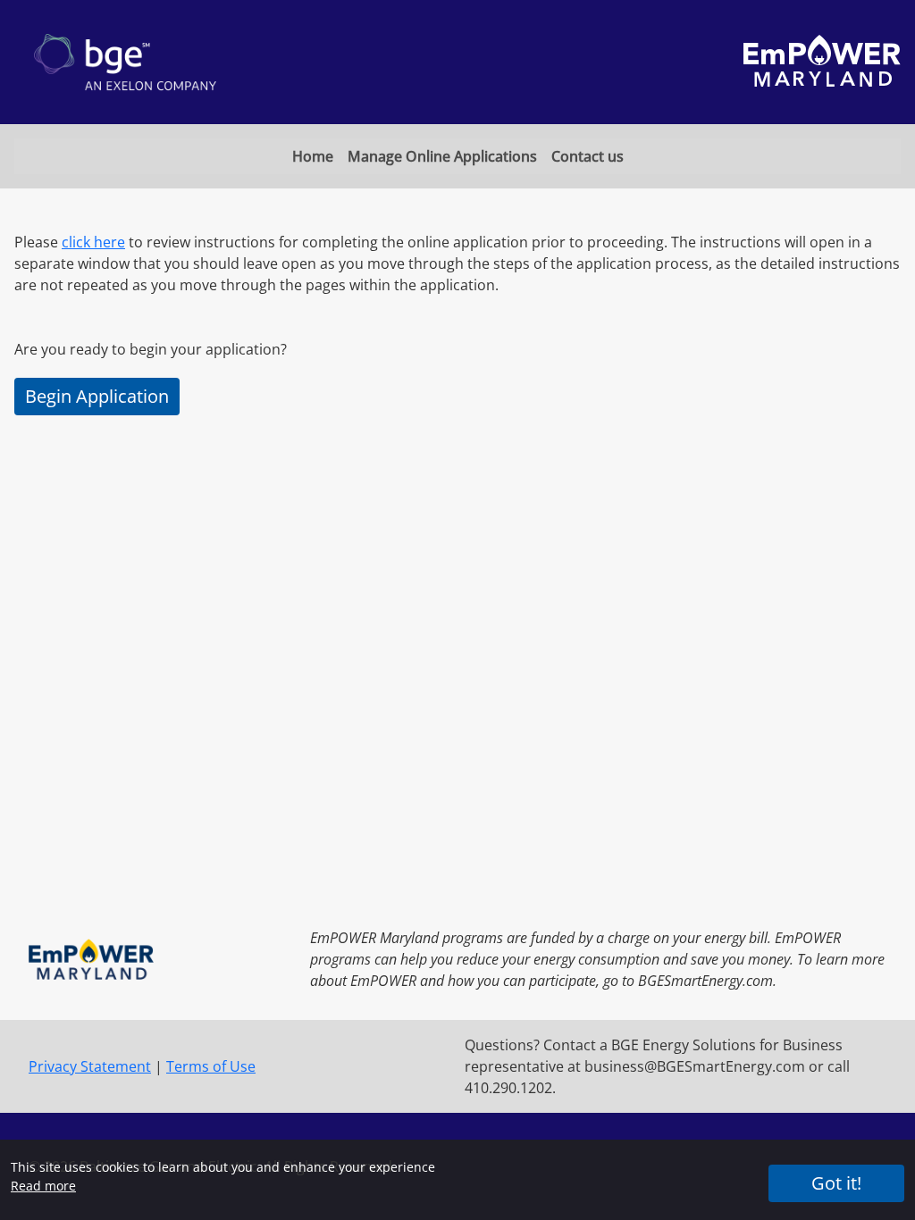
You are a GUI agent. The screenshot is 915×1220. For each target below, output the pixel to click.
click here (93, 242)
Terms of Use (211, 1066)
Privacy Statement (90, 1066)
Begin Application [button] (97, 396)
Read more (43, 1185)
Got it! (836, 1183)
